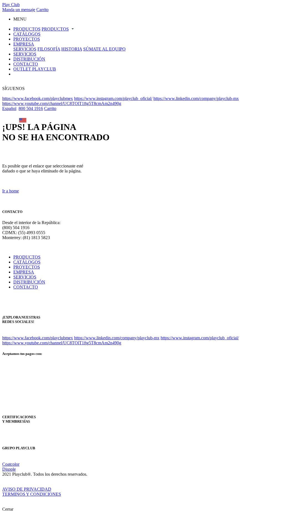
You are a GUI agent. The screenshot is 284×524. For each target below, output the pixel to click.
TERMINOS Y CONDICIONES (31, 494)
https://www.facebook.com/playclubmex (37, 98)
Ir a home (10, 191)
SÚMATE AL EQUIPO (104, 49)
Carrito (42, 9)
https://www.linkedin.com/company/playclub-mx (196, 98)
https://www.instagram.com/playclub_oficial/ (113, 98)
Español (9, 108)
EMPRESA (23, 44)
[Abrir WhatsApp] (270, 510)
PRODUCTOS (26, 29)
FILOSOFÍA (48, 49)
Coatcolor (10, 464)
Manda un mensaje (18, 9)
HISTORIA (71, 49)
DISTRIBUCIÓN (29, 59)
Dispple (9, 469)
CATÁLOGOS (26, 34)
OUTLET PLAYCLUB (34, 69)
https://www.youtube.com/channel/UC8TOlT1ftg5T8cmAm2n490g (61, 103)
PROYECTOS (26, 39)
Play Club (11, 4)
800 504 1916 (31, 108)
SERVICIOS (24, 49)
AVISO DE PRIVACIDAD (26, 489)
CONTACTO (25, 64)
